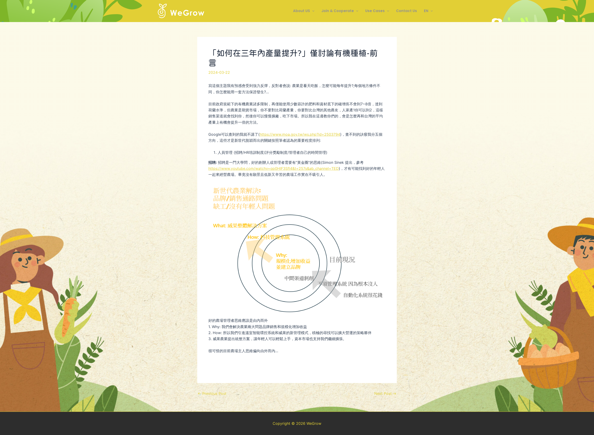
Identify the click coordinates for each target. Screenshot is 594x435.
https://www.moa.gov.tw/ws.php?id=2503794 (300, 134)
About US (301, 10)
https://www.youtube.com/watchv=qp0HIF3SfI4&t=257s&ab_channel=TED (273, 168)
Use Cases (375, 10)
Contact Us (406, 10)
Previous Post (212, 393)
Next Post (385, 393)
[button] (312, 11)
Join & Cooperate (337, 10)
